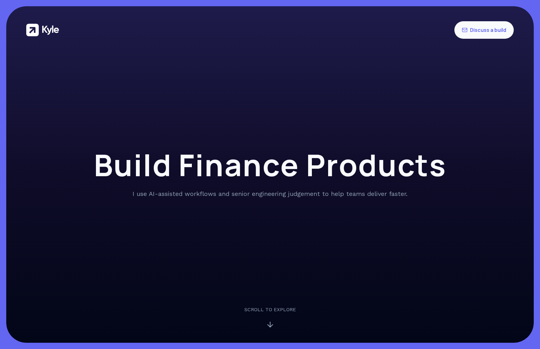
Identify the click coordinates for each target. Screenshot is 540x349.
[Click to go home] (42, 30)
